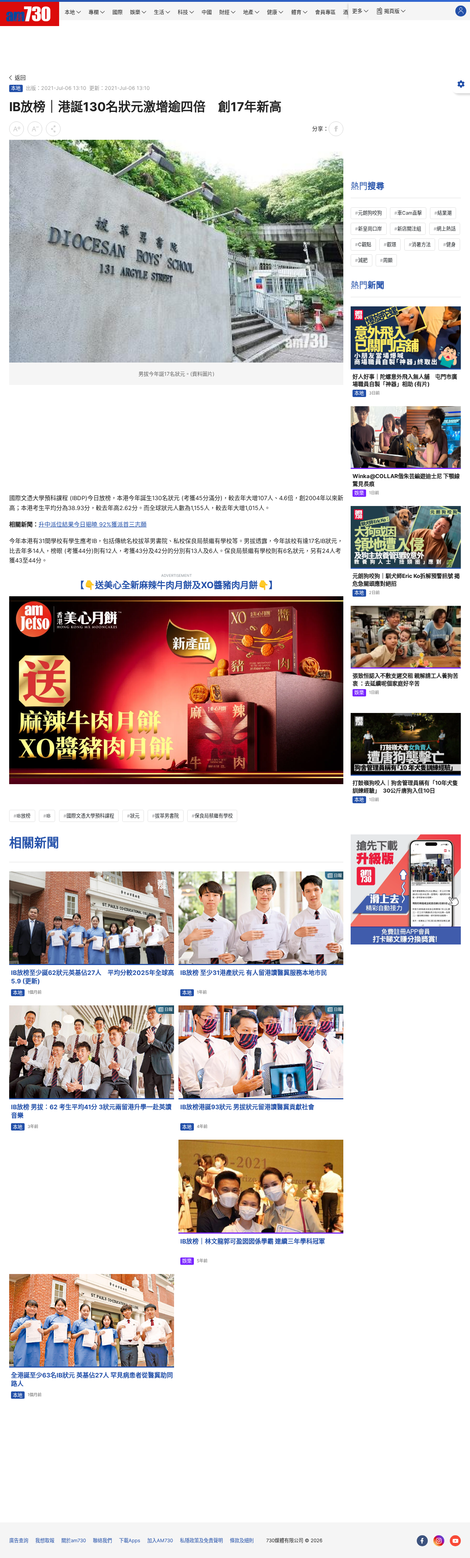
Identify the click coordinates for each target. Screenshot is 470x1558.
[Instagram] (438, 1540)
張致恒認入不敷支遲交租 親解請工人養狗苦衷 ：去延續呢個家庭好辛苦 (405, 679)
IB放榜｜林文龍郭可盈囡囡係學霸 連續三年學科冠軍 (252, 1241)
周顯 (388, 260)
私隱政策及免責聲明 (201, 1540)
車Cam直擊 (409, 213)
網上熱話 (446, 229)
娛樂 (187, 1261)
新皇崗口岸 (370, 229)
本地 (16, 88)
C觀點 (364, 244)
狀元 (135, 816)
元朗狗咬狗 (370, 213)
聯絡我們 (102, 1540)
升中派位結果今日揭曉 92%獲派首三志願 (93, 524)
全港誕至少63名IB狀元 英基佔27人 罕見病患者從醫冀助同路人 (92, 1379)
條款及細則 (242, 1540)
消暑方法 (421, 244)
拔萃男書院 (167, 816)
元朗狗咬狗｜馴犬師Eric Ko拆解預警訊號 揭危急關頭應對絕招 (406, 579)
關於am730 (73, 1540)
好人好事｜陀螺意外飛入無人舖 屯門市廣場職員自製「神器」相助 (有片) (404, 380)
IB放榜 (23, 816)
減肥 (363, 260)
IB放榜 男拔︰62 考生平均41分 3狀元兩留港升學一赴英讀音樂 (91, 1111)
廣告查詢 (18, 1540)
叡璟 (391, 244)
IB (48, 816)
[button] (360, 11)
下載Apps (129, 1540)
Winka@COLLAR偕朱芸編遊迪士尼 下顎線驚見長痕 (406, 480)
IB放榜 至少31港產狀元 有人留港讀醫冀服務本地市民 (253, 972)
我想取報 (44, 1540)
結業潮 (444, 213)
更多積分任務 (273, 1511)
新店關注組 (409, 229)
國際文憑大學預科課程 (90, 816)
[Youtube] (455, 1540)
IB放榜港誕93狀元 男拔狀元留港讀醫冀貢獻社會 (247, 1107)
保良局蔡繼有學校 (214, 816)
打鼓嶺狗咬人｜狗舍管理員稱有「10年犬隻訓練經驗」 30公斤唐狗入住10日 (405, 786)
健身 (451, 244)
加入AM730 (160, 1540)
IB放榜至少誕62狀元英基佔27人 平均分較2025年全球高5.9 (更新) (92, 977)
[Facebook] (422, 1540)
